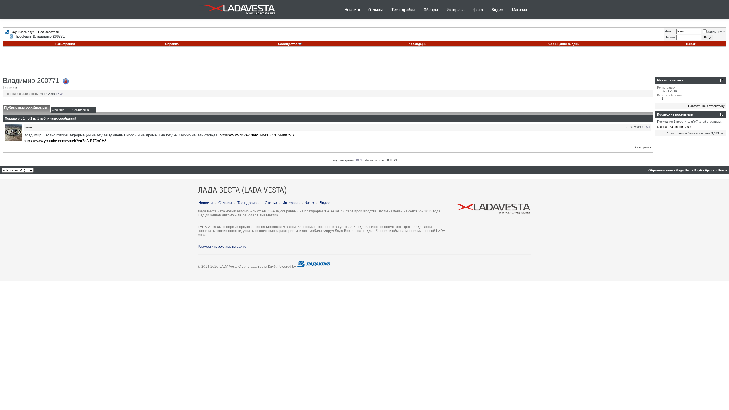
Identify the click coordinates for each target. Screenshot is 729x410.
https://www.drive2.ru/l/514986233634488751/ (257, 135)
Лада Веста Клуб (22, 32)
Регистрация (65, 44)
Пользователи (48, 32)
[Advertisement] (364, 64)
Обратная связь (660, 170)
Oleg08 (662, 126)
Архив (710, 170)
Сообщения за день (563, 44)
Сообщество (288, 44)
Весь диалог (642, 147)
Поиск (691, 44)
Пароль (670, 37)
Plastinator (676, 126)
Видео (497, 10)
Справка (172, 44)
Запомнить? (716, 32)
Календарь (417, 44)
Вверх (722, 170)
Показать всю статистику (706, 106)
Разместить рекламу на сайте (222, 247)
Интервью (456, 10)
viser (28, 127)
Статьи (271, 203)
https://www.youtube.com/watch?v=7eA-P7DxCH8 (65, 141)
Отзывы (375, 10)
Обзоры (431, 10)
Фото (478, 10)
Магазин (519, 10)
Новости (352, 10)
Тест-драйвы (403, 10)
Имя (668, 31)
